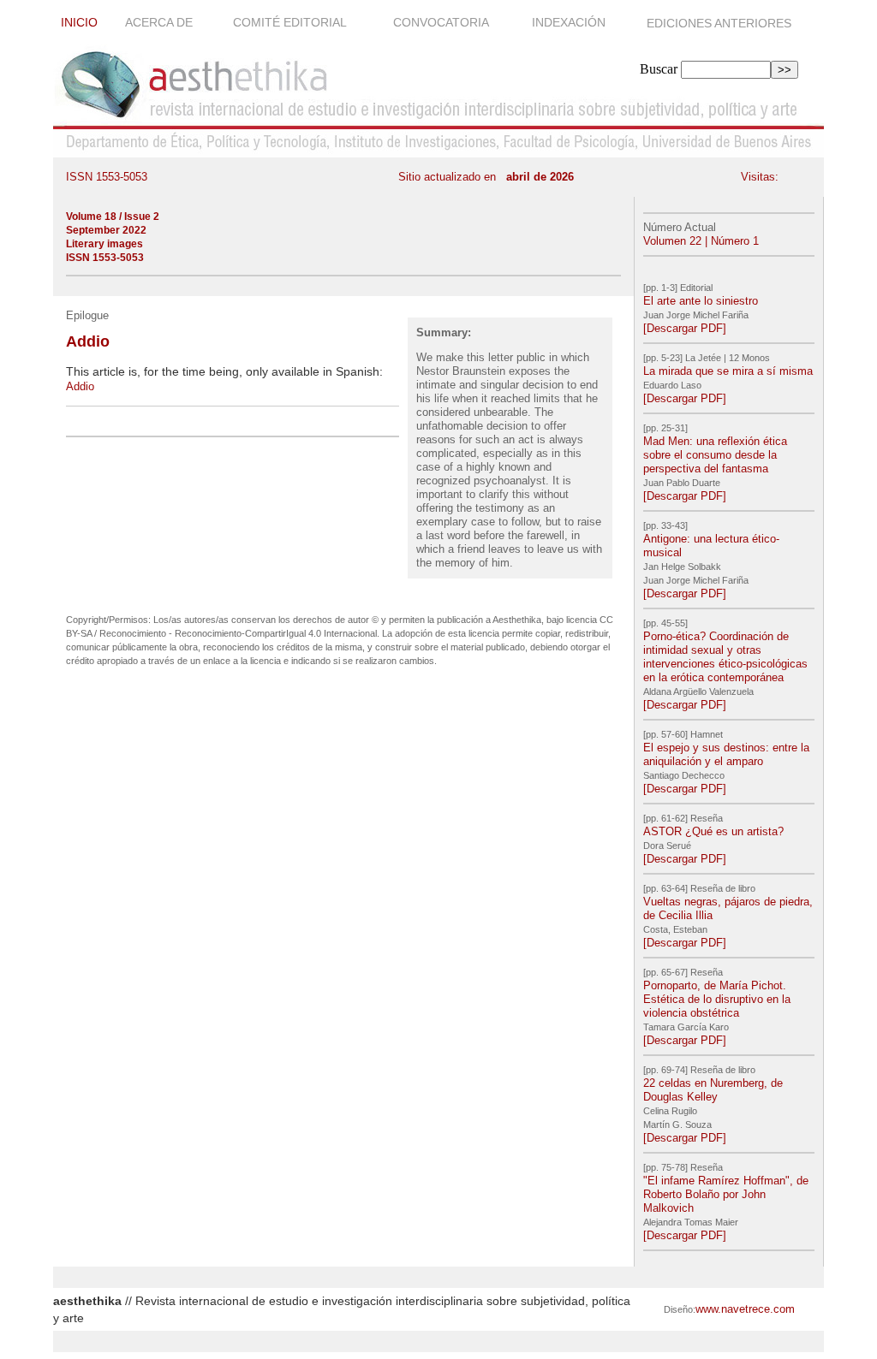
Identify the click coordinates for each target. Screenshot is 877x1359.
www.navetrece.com (745, 1309)
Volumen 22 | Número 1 (701, 240)
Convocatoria (442, 22)
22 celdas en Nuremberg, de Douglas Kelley (713, 1090)
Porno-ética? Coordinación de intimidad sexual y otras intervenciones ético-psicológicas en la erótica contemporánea (725, 657)
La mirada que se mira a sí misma (728, 371)
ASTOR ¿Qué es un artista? (713, 831)
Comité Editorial (291, 22)
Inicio (79, 22)
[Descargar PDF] (684, 328)
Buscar (658, 69)
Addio (80, 386)
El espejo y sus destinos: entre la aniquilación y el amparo (726, 754)
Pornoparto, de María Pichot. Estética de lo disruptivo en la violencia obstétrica (716, 999)
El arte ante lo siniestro (700, 300)
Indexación (570, 22)
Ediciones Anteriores (719, 23)
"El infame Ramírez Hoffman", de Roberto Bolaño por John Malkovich (725, 1194)
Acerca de (160, 22)
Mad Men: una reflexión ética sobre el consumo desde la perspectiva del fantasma (715, 455)
